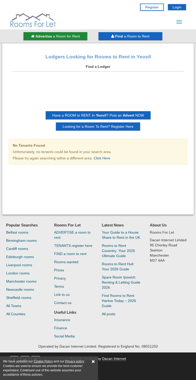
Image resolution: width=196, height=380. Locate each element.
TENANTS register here (73, 246)
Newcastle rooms (20, 289)
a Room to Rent (132, 36)
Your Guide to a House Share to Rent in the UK (121, 234)
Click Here (102, 158)
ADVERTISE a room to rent (72, 234)
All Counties (15, 314)
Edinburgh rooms (20, 257)
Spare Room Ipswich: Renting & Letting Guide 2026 (121, 282)
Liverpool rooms (19, 265)
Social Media (64, 336)
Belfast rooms (17, 232)
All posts (108, 314)
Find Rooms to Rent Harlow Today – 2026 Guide (119, 301)
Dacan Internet (114, 359)
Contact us (62, 303)
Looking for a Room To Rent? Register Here (98, 126)
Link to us (62, 295)
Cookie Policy (43, 361)
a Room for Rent (57, 36)
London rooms (18, 273)
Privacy (60, 278)
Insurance (62, 320)
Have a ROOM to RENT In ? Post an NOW (98, 115)
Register (152, 7)
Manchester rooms (21, 281)
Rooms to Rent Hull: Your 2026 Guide (118, 266)
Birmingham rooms (21, 240)
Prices (59, 270)
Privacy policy (74, 361)
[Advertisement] (98, 93)
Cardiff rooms (17, 249)
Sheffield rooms (18, 298)
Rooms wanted (66, 262)
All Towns (13, 306)
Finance (60, 328)
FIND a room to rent (70, 254)
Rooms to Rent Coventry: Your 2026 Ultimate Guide (118, 251)
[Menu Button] (179, 22)
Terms (59, 286)
